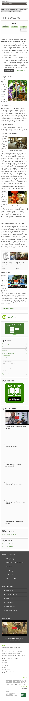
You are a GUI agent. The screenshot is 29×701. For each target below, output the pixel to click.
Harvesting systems (11, 594)
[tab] (9, 70)
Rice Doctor (8, 567)
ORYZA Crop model (6, 664)
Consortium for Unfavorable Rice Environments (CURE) (14, 655)
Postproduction (22, 9)
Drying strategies (10, 606)
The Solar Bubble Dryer (12, 610)
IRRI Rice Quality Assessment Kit (14, 563)
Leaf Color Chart (10, 575)
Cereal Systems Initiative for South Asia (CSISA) (12, 651)
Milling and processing (6, 11)
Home (2, 9)
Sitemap (7, 691)
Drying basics (9, 598)
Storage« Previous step (11, 316)
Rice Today (4, 672)
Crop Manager (9, 571)
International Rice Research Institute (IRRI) (11, 647)
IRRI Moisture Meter (11, 579)
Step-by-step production (11, 9)
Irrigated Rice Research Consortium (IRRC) (11, 653)
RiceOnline (4, 662)
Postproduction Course (9, 544)
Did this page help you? (8, 308)
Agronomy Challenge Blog (8, 671)
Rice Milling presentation (9, 534)
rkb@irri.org (24, 688)
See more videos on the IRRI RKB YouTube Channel (14, 639)
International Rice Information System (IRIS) (11, 657)
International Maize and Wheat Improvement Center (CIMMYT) (13, 649)
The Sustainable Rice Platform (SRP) (10, 658)
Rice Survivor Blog (6, 669)
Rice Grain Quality (7, 546)
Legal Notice (8, 690)
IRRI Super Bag (9, 559)
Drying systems (9, 590)
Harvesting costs (10, 602)
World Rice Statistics (6, 665)
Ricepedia (4, 667)
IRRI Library (4, 660)
